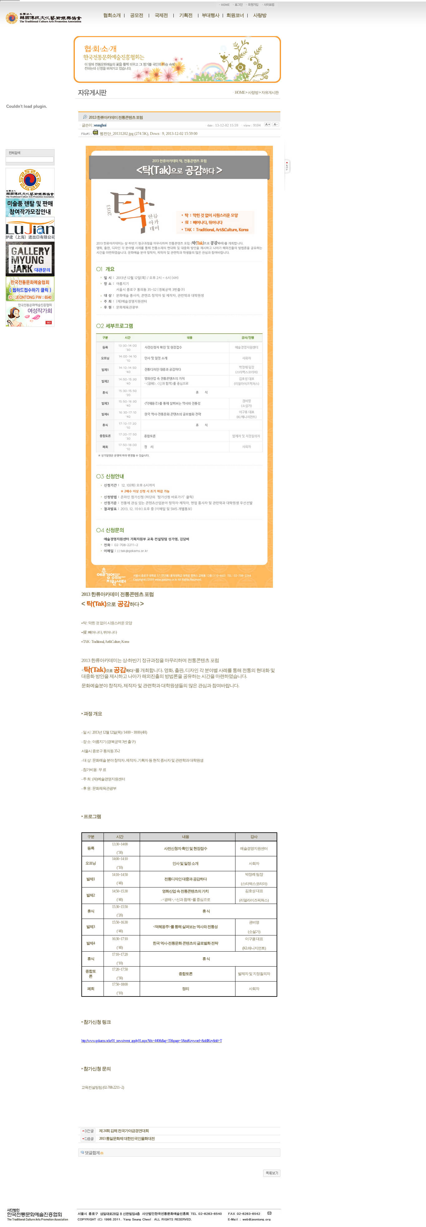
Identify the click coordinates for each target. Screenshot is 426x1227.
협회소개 (112, 15)
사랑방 (259, 15)
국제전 (161, 15)
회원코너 (235, 15)
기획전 (185, 15)
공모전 (136, 15)
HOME (240, 92)
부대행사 (210, 15)
